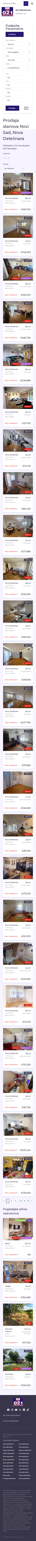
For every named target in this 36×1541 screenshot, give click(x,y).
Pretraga (12, 108)
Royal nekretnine (8, 1450)
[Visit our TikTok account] (28, 1410)
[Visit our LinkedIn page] (24, 1410)
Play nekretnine (8, 1466)
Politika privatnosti (11, 1415)
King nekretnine (8, 1469)
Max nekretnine (24, 1466)
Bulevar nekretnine (25, 1450)
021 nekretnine (7, 1447)
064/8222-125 (21, 14)
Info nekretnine (24, 1447)
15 (28, 1201)
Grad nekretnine (8, 1444)
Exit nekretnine (23, 1463)
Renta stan (6, 1475)
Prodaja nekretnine (9, 1478)
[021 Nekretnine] (7, 11)
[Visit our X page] (20, 1410)
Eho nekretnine (24, 1456)
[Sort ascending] (5, 158)
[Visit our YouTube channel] (16, 1410)
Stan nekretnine (8, 1463)
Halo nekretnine (24, 1453)
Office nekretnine (8, 1453)
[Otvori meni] (32, 3)
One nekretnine (24, 1472)
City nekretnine (24, 1444)
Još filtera (14, 34)
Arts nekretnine (8, 1472)
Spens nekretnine (8, 1459)
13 (21, 1201)
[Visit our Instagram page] (12, 1410)
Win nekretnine (24, 1459)
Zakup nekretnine (24, 1475)
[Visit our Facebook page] (8, 1410)
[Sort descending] (8, 158)
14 (24, 1201)
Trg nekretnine (23, 1469)
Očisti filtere (26, 108)
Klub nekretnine (8, 1456)
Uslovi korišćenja (10, 1421)
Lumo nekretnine (24, 1478)
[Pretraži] (26, 3)
